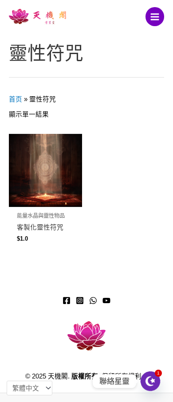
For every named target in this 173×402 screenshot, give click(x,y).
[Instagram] (80, 300)
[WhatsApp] (93, 300)
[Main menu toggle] (154, 16)
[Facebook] (67, 300)
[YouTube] (106, 300)
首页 (15, 99)
